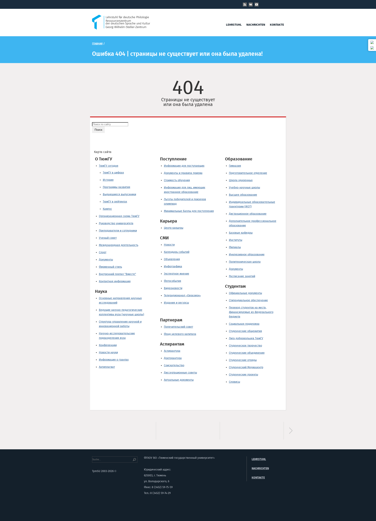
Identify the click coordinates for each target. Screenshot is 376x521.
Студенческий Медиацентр (246, 367)
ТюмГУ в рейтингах (115, 201)
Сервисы (234, 382)
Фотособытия (172, 281)
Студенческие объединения (247, 353)
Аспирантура (172, 351)
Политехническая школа (245, 261)
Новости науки (108, 352)
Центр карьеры (173, 228)
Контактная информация (115, 281)
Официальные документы (245, 293)
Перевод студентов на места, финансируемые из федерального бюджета (251, 312)
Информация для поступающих (184, 165)
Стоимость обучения (177, 180)
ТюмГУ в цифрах (113, 172)
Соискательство (174, 365)
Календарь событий (176, 252)
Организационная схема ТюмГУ (119, 216)
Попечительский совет (178, 326)
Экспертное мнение (176, 273)
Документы (106, 259)
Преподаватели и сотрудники (118, 230)
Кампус (107, 209)
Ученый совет (108, 238)
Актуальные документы (179, 380)
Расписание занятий (242, 276)
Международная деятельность (118, 245)
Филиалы (235, 247)
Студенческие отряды (243, 360)
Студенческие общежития (245, 331)
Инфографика (173, 266)
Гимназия (235, 165)
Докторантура (173, 358)
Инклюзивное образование (247, 254)
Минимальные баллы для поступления (189, 211)
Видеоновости (173, 288)
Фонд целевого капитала (180, 334)
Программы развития (116, 187)
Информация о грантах (114, 359)
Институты (235, 240)
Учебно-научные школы (244, 187)
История (108, 180)
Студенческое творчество (245, 345)
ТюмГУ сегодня (108, 165)
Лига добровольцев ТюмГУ (246, 338)
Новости (169, 244)
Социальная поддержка (244, 324)
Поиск (98, 129)
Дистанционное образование (248, 213)
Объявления (172, 259)
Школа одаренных (241, 180)
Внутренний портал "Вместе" (117, 274)
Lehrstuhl (234, 24)
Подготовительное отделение (248, 173)
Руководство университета (116, 223)
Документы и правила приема (183, 173)
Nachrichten (255, 24)
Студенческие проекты (243, 374)
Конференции (108, 345)
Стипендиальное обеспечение (248, 300)
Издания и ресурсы (176, 302)
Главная (97, 43)
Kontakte (277, 24)
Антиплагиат (107, 367)
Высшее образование (243, 194)
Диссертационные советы (180, 372)
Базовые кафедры (241, 232)
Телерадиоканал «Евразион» (182, 295)
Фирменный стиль (110, 267)
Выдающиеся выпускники (119, 194)
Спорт (102, 252)
